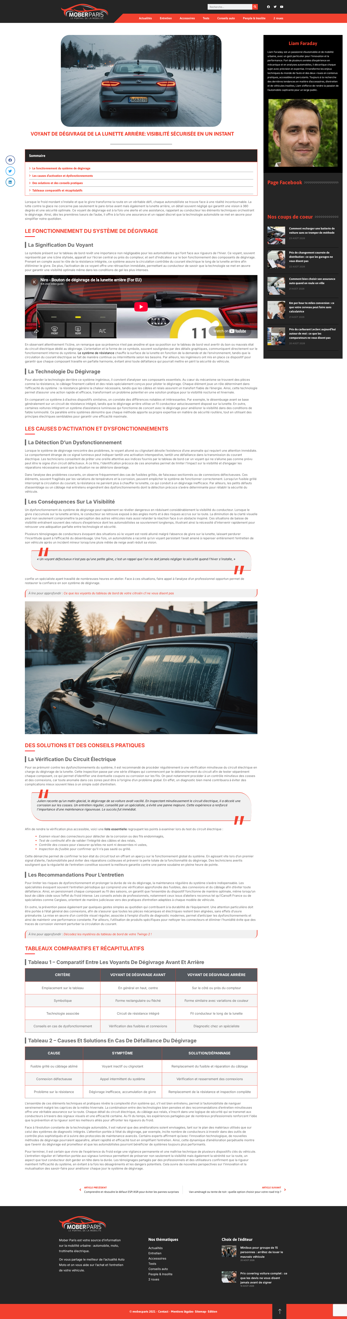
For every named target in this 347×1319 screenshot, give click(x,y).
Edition (212, 1311)
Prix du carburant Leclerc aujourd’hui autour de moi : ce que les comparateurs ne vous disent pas (312, 333)
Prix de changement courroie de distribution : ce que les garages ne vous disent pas (311, 257)
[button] (10, 160)
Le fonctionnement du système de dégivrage (61, 168)
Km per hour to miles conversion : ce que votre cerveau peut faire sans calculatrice (311, 307)
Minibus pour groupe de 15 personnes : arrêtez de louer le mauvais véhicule (261, 1252)
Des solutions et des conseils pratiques (57, 183)
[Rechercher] (255, 7)
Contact (163, 1311)
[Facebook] (268, 7)
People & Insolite (254, 18)
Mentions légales (182, 1311)
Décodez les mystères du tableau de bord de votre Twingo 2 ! (108, 934)
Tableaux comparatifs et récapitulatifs (57, 190)
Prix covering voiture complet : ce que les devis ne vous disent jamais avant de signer (263, 1278)
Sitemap (200, 1311)
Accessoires (187, 18)
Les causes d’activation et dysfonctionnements (62, 175)
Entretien (166, 18)
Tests (206, 18)
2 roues (278, 18)
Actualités (145, 18)
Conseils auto (226, 18)
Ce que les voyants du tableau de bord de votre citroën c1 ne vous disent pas (119, 593)
